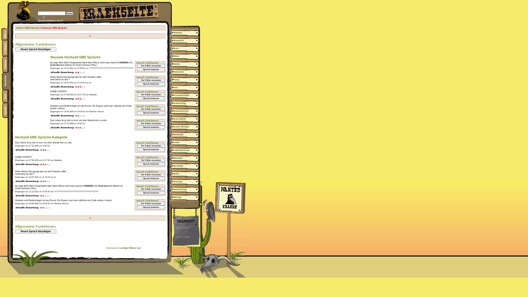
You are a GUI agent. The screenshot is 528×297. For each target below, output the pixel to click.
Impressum (112, 248)
